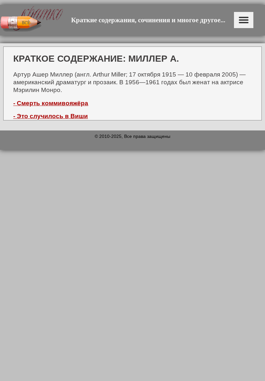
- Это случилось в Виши (50, 116)
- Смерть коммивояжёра (50, 103)
